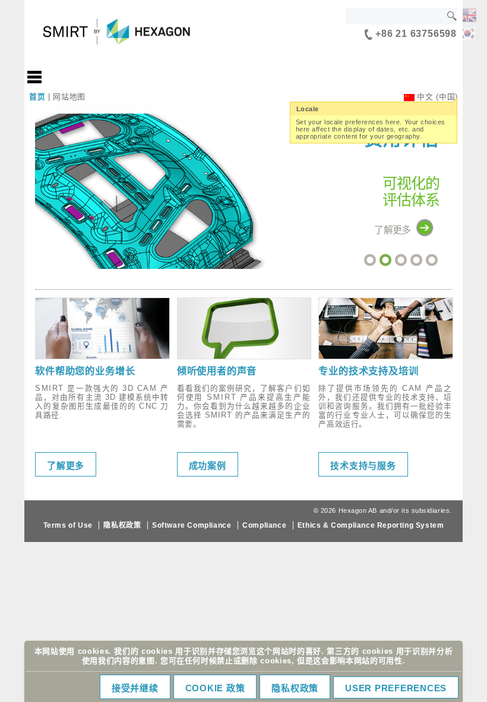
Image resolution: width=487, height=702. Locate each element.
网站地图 (69, 96)
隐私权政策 (122, 525)
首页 (37, 96)
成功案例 (207, 465)
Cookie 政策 (215, 688)
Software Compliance (191, 525)
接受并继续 (135, 688)
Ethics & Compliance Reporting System (371, 525)
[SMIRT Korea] (467, 32)
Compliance (264, 525)
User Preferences (396, 688)
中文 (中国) (437, 96)
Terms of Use (68, 525)
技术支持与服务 (363, 465)
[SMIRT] (467, 14)
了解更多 (65, 465)
